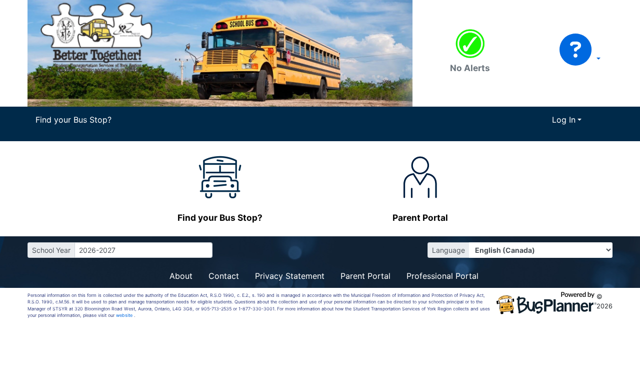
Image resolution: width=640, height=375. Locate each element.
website (125, 315)
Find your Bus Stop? (74, 120)
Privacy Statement (289, 276)
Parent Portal (365, 276)
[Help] (580, 59)
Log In (564, 120)
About (181, 276)
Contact (223, 276)
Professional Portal (442, 276)
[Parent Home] (220, 53)
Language (448, 250)
